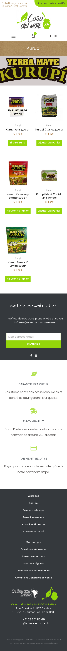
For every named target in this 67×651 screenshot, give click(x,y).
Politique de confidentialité (33, 570)
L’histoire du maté (33, 531)
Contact (33, 503)
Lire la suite (17, 142)
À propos (33, 496)
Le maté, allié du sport (34, 524)
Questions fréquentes (33, 549)
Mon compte (33, 542)
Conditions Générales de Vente (33, 577)
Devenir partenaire (33, 510)
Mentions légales (33, 563)
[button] (13, 36)
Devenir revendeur (33, 517)
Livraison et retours (33, 556)
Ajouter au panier (49, 142)
